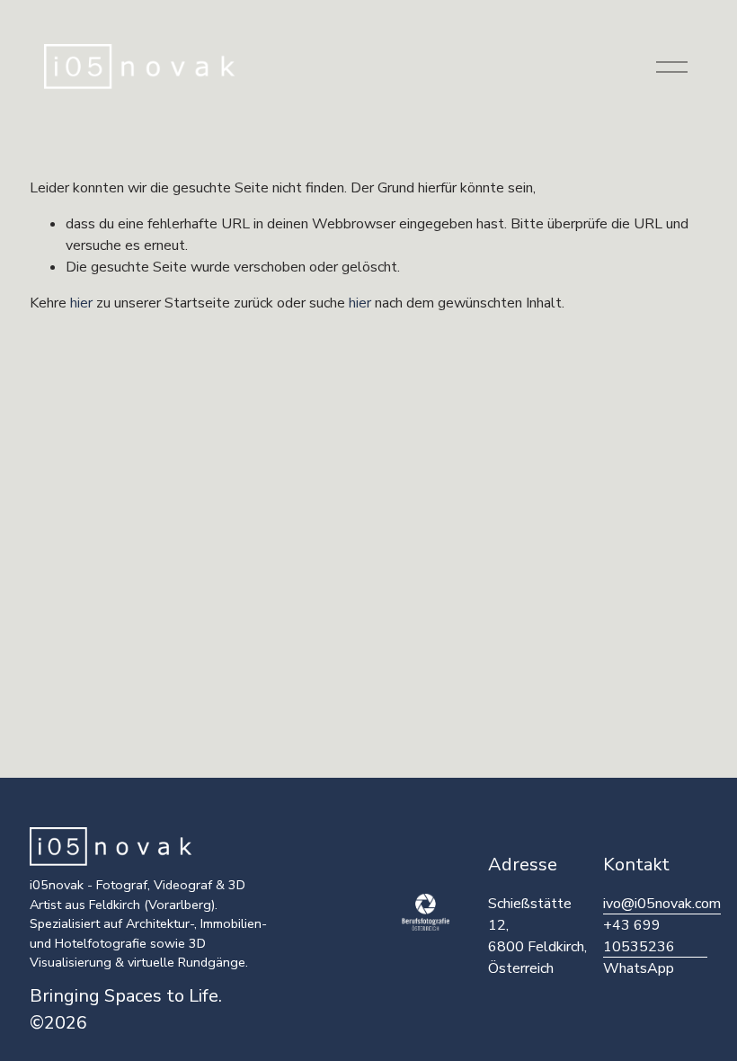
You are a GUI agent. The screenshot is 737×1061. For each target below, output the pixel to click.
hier (81, 303)
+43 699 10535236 (639, 936)
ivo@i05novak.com (662, 904)
